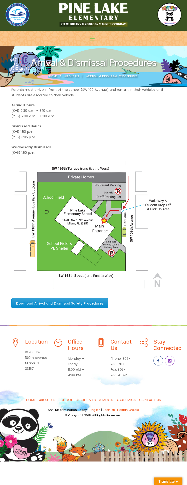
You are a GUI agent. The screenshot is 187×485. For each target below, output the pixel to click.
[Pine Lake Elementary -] (93, 14)
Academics (126, 400)
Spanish (109, 410)
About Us (71, 76)
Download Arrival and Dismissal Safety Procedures (60, 303)
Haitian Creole (128, 410)
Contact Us (150, 400)
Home (53, 76)
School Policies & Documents (86, 400)
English (95, 410)
